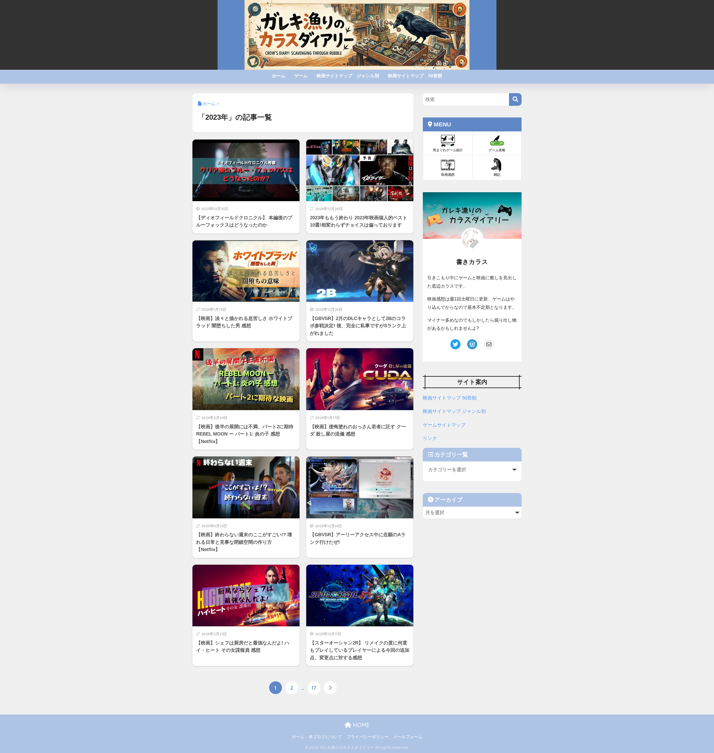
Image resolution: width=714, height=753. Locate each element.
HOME (360, 724)
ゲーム (301, 75)
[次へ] (330, 687)
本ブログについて (325, 737)
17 (314, 688)
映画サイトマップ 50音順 (415, 75)
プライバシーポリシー (368, 737)
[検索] (515, 99)
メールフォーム (407, 737)
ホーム (278, 75)
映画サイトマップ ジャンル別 (348, 75)
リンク (430, 438)
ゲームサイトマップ (444, 425)
